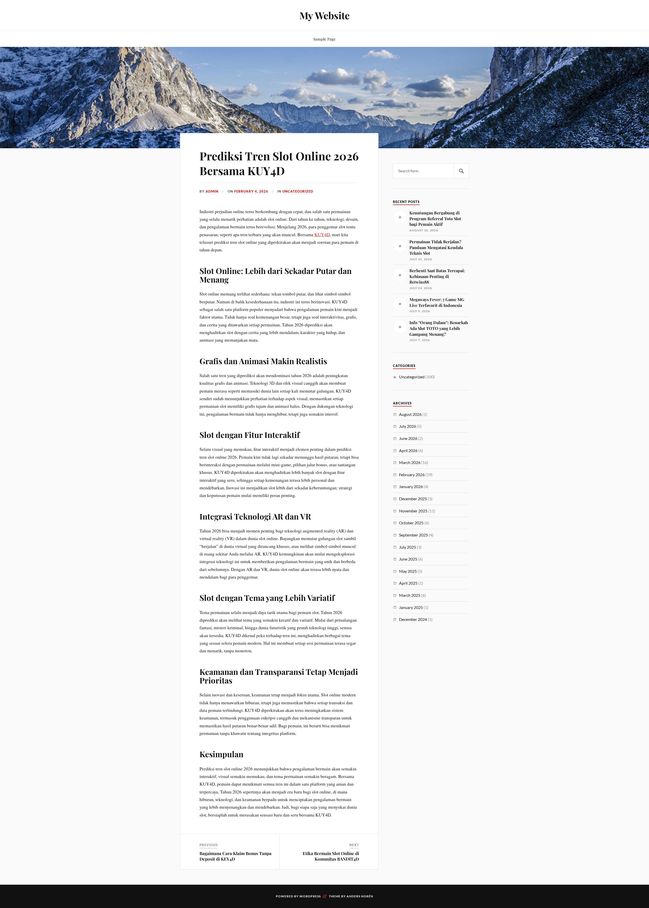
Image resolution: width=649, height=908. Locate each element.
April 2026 (408, 450)
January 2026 (411, 486)
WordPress (310, 896)
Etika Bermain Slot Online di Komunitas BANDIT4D (331, 856)
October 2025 (411, 522)
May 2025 (408, 571)
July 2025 (407, 547)
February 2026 (412, 474)
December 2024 (413, 619)
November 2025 (413, 510)
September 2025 (413, 534)
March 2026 (409, 462)
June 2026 (408, 438)
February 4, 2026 (251, 191)
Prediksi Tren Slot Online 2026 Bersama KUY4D (279, 163)
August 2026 (410, 414)
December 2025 (413, 498)
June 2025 (408, 559)
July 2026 (407, 426)
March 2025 (409, 595)
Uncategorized (297, 191)
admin (212, 191)
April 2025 (408, 583)
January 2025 (411, 607)
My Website (324, 15)
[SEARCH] (461, 170)
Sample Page (324, 39)
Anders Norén (360, 896)
